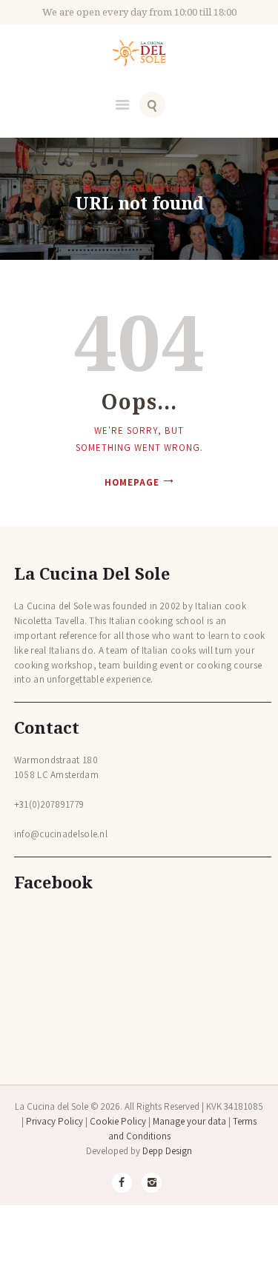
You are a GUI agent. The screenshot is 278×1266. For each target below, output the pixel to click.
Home (98, 188)
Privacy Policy (54, 1121)
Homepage (132, 482)
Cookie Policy (118, 1121)
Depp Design (167, 1151)
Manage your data (189, 1121)
